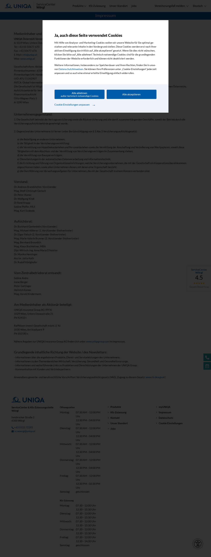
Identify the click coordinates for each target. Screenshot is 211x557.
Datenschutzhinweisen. (71, 69)
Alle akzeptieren (131, 94)
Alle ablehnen (79, 94)
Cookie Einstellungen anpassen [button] (75, 104)
